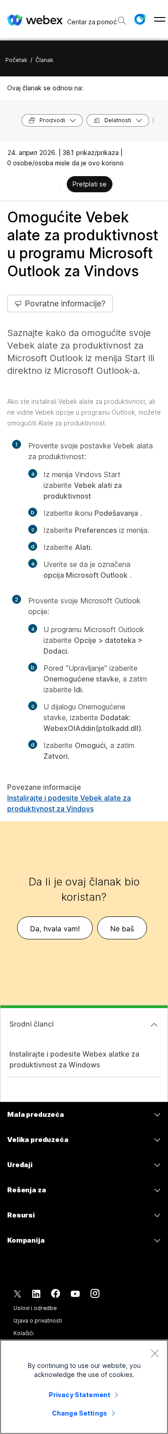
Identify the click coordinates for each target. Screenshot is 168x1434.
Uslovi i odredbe (35, 1308)
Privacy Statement (79, 1395)
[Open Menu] (159, 19)
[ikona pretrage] (122, 21)
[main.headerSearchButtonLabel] (121, 17)
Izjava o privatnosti (37, 1320)
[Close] (154, 1353)
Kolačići (23, 1333)
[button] (139, 19)
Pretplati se (90, 184)
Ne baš (122, 928)
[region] (84, 1387)
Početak (16, 60)
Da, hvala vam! (55, 928)
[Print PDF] (59, 185)
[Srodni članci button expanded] (154, 1024)
